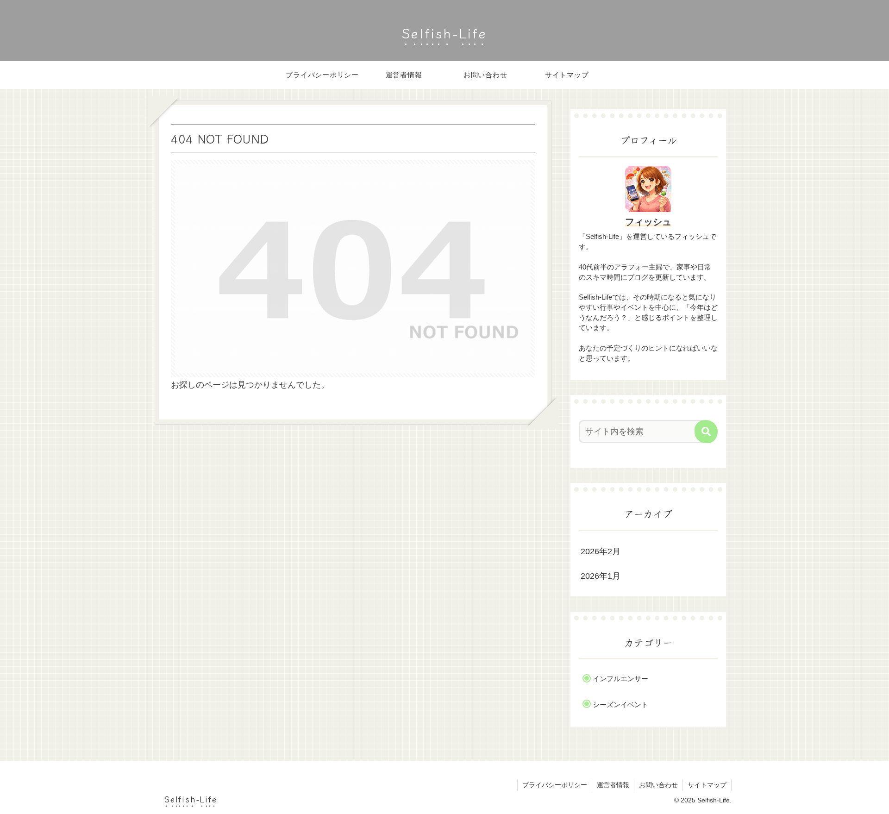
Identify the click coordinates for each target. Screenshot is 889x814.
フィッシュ (648, 222)
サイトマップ (707, 785)
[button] (706, 431)
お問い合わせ (658, 785)
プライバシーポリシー (554, 785)
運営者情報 (613, 785)
